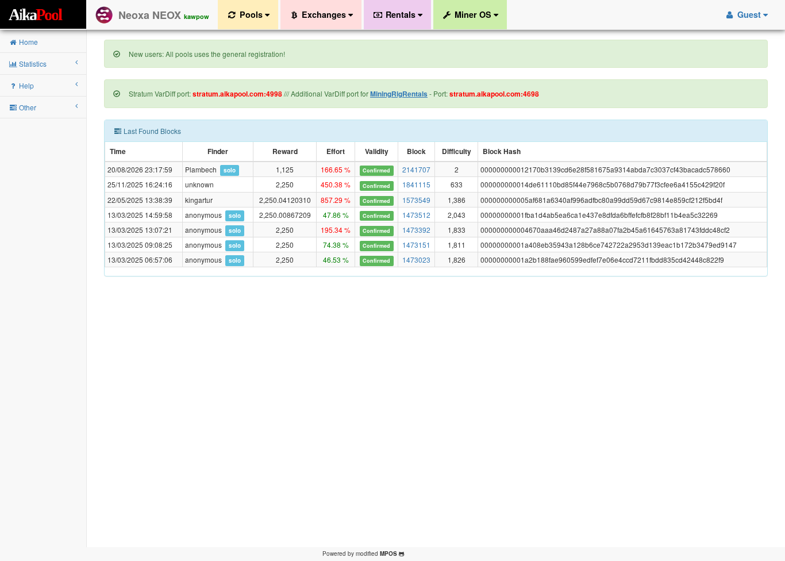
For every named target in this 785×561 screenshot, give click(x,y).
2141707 (416, 169)
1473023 (416, 259)
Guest (749, 14)
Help (25, 85)
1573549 (416, 200)
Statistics (32, 63)
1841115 (416, 184)
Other (26, 107)
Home (27, 42)
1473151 (416, 244)
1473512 (416, 215)
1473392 (416, 230)
